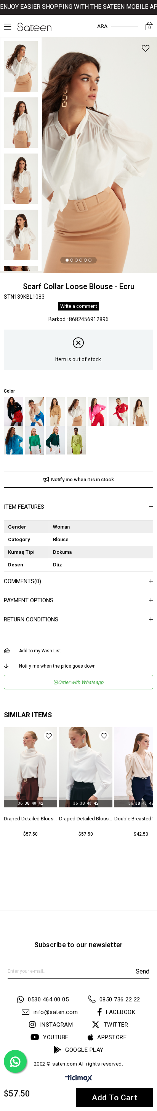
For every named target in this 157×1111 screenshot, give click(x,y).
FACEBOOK (120, 1012)
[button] (67, 260)
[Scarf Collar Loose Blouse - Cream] (139, 411)
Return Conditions (31, 619)
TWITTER (116, 1024)
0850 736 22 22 (119, 999)
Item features (24, 506)
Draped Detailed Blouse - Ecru (85, 819)
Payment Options (28, 600)
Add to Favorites (48, 736)
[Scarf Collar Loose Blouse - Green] (34, 440)
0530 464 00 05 (48, 999)
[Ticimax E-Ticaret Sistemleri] (78, 1079)
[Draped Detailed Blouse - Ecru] (85, 767)
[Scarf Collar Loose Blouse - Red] (118, 411)
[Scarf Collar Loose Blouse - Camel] (55, 411)
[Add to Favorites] (145, 49)
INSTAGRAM (56, 1024)
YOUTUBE (56, 1037)
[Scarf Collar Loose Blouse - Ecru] (76, 411)
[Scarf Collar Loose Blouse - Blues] (13, 440)
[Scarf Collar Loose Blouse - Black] (13, 411)
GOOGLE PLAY (84, 1049)
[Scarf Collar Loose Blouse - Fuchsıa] (97, 411)
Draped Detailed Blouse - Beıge (30, 819)
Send (142, 971)
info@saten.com (56, 1012)
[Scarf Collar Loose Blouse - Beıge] (34, 411)
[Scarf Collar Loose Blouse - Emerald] (55, 440)
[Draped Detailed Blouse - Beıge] (30, 767)
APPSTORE (112, 1037)
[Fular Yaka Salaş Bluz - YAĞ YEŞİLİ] (76, 440)
